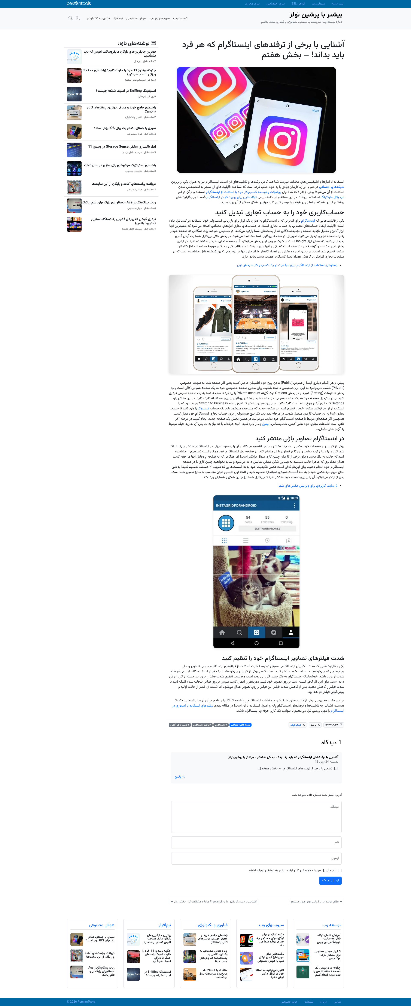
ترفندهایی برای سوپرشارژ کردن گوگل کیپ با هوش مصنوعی (271, 958)
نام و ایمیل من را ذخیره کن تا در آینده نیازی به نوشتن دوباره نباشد (292, 870)
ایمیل (266, 424)
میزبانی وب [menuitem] (318, 3)
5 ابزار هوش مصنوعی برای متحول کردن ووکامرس (327, 955)
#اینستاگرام (221, 725)
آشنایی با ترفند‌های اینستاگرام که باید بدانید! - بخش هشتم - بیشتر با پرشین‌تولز (283, 757)
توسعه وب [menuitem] (180, 18)
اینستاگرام (308, 221)
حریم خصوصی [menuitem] (289, 1002)
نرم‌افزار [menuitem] (118, 18)
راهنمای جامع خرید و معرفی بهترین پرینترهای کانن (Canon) (121, 109)
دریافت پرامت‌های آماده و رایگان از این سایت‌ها (124, 184)
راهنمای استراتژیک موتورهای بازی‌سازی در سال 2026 (120, 165)
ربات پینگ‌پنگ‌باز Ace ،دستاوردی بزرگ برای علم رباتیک (119, 202)
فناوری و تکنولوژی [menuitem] (98, 18)
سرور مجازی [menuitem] (252, 3)
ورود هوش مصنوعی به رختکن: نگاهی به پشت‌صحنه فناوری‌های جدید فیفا (214, 956)
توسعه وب (331, 925)
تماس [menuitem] (337, 1002)
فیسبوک (203, 408)
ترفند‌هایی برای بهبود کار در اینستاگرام (231, 197)
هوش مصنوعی (102, 925)
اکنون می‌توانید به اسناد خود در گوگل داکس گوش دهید (270, 974)
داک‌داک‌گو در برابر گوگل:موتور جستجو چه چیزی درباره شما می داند (270, 940)
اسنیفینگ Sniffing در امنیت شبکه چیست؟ (126, 91)
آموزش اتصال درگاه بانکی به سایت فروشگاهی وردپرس (329, 939)
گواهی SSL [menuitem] (298, 3)
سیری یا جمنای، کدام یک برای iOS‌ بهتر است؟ (125, 128)
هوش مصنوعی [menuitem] (136, 18)
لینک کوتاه (295, 725)
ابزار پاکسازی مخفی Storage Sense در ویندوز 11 (122, 147)
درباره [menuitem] (323, 1002)
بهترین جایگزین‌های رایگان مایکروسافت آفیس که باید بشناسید (120, 54)
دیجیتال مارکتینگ (332, 197)
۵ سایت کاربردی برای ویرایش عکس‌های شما (307, 486)
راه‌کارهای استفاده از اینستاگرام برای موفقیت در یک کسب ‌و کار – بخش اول (287, 265)
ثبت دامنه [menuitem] (337, 3)
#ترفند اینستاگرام (202, 725)
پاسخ (178, 777)
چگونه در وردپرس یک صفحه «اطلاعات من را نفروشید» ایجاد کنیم (327, 972)
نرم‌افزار (165, 925)
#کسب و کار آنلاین (179, 725)
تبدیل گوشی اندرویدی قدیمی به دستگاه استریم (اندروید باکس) (123, 221)
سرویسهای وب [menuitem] (160, 18)
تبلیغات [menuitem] (308, 1002)
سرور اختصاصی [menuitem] (276, 3)
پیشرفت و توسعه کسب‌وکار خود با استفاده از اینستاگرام (243, 192)
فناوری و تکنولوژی (213, 925)
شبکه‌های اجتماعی (331, 187)
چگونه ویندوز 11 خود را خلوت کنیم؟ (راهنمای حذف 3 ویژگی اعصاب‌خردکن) (119, 72)
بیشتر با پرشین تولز (316, 14)
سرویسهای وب (271, 925)
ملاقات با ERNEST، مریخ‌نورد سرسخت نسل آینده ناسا (213, 974)
